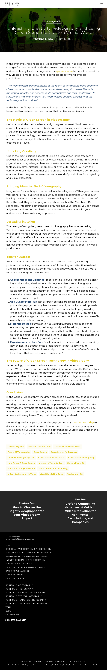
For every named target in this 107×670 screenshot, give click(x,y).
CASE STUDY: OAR (14, 575)
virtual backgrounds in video (22, 474)
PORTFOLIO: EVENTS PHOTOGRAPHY (23, 596)
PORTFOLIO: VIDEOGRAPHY (19, 585)
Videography (53, 21)
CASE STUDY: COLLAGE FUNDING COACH (25, 567)
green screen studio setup (51, 457)
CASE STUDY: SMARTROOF (18, 571)
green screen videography (81, 457)
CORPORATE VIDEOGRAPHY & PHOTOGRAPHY (28, 549)
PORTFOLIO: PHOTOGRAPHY (19, 589)
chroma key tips (16, 446)
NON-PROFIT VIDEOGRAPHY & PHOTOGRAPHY (28, 553)
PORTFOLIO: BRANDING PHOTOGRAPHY (25, 592)
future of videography (19, 452)
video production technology (53, 468)
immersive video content (51, 463)
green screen (64, 71)
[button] (101, 4)
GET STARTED (12, 614)
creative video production (67, 446)
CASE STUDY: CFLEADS (16, 578)
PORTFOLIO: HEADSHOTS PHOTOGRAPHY (25, 600)
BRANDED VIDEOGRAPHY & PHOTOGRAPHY (27, 556)
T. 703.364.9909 (12, 536)
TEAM (8, 607)
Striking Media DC (75, 463)
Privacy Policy (60, 661)
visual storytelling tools (51, 474)
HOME (8, 545)
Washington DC (74, 474)
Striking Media (44, 39)
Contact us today (83, 422)
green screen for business (64, 452)
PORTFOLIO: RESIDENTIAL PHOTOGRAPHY (26, 603)
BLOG (8, 611)
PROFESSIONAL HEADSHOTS (19, 564)
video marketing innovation (21, 468)
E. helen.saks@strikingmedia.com (20, 539)
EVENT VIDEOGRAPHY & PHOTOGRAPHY (25, 560)
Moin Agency (81, 661)
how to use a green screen (21, 463)
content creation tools (39, 446)
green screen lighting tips (21, 457)
